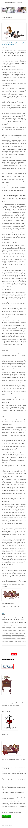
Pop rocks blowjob (13, 636)
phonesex (3, 636)
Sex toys (13, 638)
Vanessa (19, 641)
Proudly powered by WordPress (7, 825)
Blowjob (5, 627)
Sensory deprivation (5, 638)
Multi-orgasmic (15, 633)
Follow (3, 613)
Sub (12, 639)
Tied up (16, 641)
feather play (13, 630)
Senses (25, 636)
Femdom (18, 630)
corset (24, 627)
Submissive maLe (5, 641)
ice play (6, 632)
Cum (2, 628)
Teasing (12, 641)
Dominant (15, 628)
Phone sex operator (16, 635)
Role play (21, 636)
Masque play (9, 633)
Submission (15, 639)
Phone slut (22, 635)
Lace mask (14, 632)
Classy (21, 627)
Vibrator (23, 641)
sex (10, 638)
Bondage (13, 625)
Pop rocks (8, 636)
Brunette (13, 627)
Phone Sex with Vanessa (14, 3)
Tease (10, 641)
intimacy (10, 632)
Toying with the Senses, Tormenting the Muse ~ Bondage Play (13, 43)
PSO (18, 636)
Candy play (17, 627)
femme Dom (22, 630)
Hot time (3, 632)
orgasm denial (4, 635)
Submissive (20, 639)
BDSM (3, 627)
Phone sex (9, 635)
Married (5, 633)
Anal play (24, 625)
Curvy (5, 628)
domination (19, 628)
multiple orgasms (22, 633)
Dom (12, 628)
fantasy (9, 630)
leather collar (19, 632)
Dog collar (8, 628)
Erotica (16, 625)
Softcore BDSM (8, 639)
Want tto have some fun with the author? (10, 610)
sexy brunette (18, 638)
